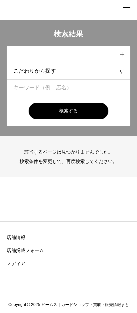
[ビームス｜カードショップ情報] (40, 10)
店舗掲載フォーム (25, 250)
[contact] (88, 287)
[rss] (97, 288)
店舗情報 (16, 237)
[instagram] (40, 288)
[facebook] (59, 288)
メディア (16, 263)
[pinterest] (69, 288)
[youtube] (78, 288)
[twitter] (49, 288)
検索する (68, 110)
